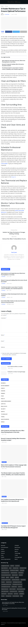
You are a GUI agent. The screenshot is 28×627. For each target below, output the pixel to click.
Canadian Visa (23, 568)
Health (3, 398)
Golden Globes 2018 (6, 579)
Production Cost (13, 591)
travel (3, 596)
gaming (16, 577)
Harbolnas (23, 579)
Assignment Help (5, 565)
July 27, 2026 (9, 276)
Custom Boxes (14, 572)
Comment (4, 318)
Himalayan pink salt (17, 582)
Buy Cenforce (4, 568)
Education (21, 572)
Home (2, 6)
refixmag (3, 276)
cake (10, 568)
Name (3, 335)
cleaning (22, 570)
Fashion (3, 390)
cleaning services (5, 572)
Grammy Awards (15, 579)
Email (3, 341)
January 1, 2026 (9, 297)
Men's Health (12, 589)
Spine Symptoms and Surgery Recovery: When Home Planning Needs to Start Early (13, 603)
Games (12, 577)
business (17, 565)
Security (3, 409)
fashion (20, 575)
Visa (21, 596)
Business (3, 383)
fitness (3, 577)
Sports (3, 411)
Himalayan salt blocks (6, 584)
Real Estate (21, 591)
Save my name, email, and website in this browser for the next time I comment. (14, 354)
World (2, 421)
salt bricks (10, 593)
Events (3, 388)
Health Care (8, 582)
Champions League (14, 570)
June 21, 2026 (4, 468)
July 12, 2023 (10, 373)
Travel (3, 416)
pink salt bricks (5, 591)
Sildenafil (22, 593)
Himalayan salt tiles (6, 586)
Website (3, 347)
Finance (3, 393)
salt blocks (4, 593)
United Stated (16, 596)
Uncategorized (5, 419)
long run (13, 177)
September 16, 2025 (10, 304)
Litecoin (20, 586)
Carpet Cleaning (5, 570)
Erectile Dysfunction (6, 575)
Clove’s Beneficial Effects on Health (14, 366)
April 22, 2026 (4, 503)
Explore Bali (14, 575)
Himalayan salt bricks (17, 584)
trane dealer (4, 163)
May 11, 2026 (9, 290)
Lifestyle (6, 6)
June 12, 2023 (14, 14)
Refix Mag (14, 2)
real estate (4, 406)
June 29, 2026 (9, 283)
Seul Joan (7, 14)
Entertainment (5, 385)
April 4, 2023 (10, 368)
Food (2, 396)
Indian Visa (14, 586)
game (7, 577)
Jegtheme (3, 624)
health (3, 582)
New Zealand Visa (21, 589)
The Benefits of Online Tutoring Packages (16, 371)
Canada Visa (15, 568)
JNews (5, 622)
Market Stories (5, 589)
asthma (12, 565)
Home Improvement (6, 401)
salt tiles (16, 593)
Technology (4, 414)
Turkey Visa (8, 596)
